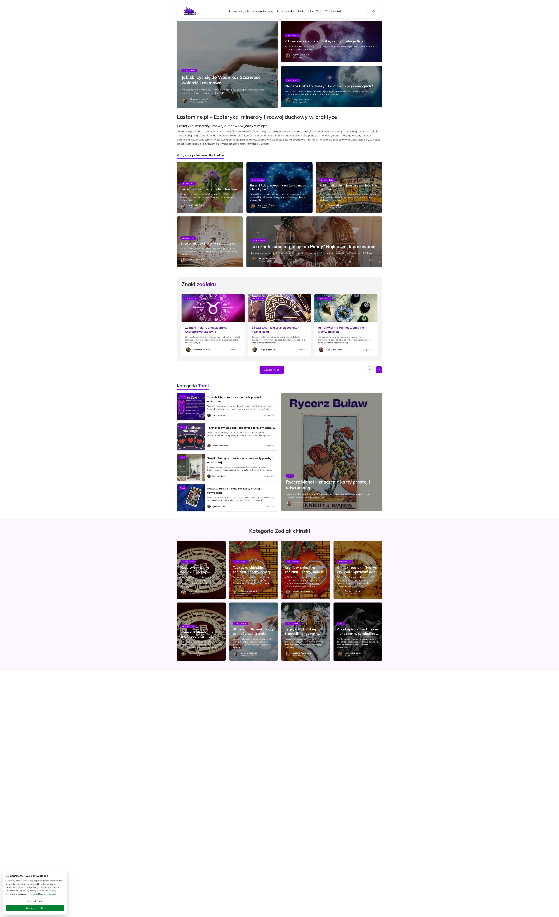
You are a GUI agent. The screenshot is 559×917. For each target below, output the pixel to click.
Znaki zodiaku (305, 11)
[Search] (367, 11)
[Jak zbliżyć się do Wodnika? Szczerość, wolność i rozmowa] (227, 64)
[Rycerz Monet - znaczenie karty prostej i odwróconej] (331, 452)
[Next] (379, 369)
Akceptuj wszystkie (35, 908)
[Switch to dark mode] (373, 11)
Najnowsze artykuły (238, 11)
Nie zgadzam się (35, 901)
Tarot (319, 11)
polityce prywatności (45, 894)
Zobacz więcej (272, 369)
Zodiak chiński (333, 11)
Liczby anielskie (285, 11)
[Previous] (370, 369)
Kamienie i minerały (263, 11)
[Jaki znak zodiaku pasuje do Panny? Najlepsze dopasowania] (314, 241)
